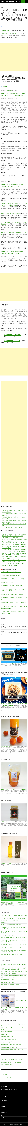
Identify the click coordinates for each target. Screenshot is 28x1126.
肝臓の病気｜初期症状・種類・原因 (9, 1039)
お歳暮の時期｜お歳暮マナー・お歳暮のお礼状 (11, 1062)
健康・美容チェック (7, 33)
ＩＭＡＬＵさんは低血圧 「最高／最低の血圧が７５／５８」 (14, 633)
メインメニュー (26, 1)
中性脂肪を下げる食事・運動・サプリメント (11, 935)
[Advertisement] (14, 57)
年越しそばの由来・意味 (6, 1064)
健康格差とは (4, 232)
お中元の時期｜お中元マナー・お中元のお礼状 (11, 1059)
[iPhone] (3, 26)
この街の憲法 (4, 1074)
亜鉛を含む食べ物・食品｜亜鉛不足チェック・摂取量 (13, 937)
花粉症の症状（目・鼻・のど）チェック (10, 1047)
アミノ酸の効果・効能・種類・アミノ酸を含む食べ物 (13, 918)
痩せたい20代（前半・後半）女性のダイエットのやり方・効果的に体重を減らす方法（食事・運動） (14, 968)
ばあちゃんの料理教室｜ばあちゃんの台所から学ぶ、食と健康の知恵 (11, 2)
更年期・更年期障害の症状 (7, 1031)
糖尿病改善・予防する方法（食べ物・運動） (12, 578)
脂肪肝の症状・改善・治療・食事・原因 (10, 1042)
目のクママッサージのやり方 (7, 979)
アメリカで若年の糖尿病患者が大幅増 (12, 527)
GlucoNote (9, 90)
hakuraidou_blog (12, 22)
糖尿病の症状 (4, 1034)
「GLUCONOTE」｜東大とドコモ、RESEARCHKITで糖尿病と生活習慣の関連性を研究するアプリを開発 (14, 539)
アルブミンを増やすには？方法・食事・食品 (11, 924)
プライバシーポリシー (5, 1124)
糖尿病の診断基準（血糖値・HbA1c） (11, 575)
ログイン (3, 1110)
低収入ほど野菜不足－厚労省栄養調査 (10, 213)
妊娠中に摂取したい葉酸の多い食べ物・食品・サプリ (13, 947)
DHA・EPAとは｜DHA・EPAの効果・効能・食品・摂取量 (14, 915)
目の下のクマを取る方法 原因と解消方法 (10, 984)
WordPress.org (4, 1117)
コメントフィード (5, 1115)
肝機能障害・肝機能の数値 (7, 1036)
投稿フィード (4, 1112)
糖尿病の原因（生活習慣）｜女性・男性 (11, 585)
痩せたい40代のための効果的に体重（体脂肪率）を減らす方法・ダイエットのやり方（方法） (14, 972)
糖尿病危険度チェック (12, 341)
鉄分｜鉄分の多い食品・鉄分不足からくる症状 (11, 954)
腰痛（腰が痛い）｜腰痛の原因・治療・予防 (11, 1044)
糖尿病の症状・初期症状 (12, 335)
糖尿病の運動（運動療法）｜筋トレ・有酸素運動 (14, 603)
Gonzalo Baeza (5, 30)
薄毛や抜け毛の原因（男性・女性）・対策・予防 (12, 1049)
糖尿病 (2, 7)
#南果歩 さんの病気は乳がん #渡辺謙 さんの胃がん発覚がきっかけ (13, 626)
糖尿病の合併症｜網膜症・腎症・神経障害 (12, 594)
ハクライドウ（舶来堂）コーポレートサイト (11, 1077)
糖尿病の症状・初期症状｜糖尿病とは (11, 572)
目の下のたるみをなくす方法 (7, 982)
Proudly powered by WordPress (16, 1124)
